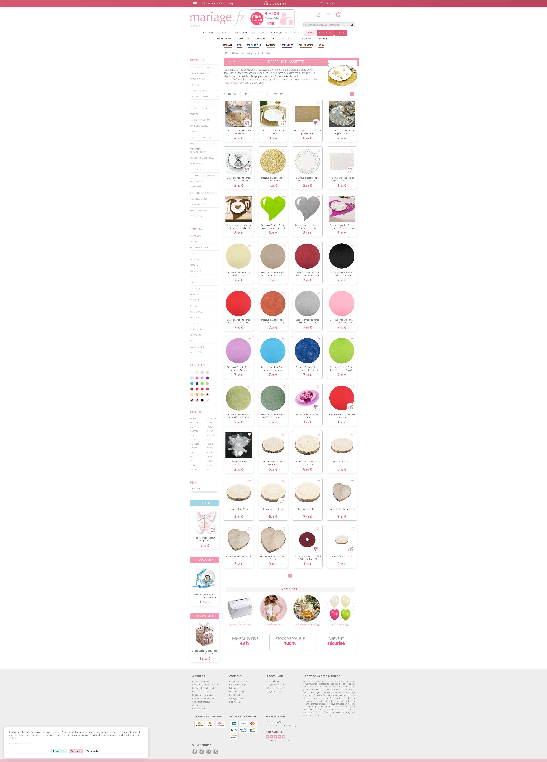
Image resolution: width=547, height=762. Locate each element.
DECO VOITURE (243, 38)
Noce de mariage (236, 691)
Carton (194, 431)
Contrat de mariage (237, 684)
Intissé (193, 448)
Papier (210, 426)
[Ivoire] (197, 372)
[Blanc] (191, 372)
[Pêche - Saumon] (191, 394)
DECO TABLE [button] (207, 32)
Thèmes (196, 229)
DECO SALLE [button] (224, 32)
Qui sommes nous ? (201, 681)
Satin (209, 452)
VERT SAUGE (195, 335)
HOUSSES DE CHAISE (200, 108)
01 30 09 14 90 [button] (278, 3)
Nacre (193, 469)
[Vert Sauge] (207, 383)
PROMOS (341, 32)
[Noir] (202, 400)
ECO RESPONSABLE (199, 247)
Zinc (209, 469)
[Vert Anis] (202, 383)
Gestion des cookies (201, 691)
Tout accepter (59, 751)
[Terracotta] (207, 389)
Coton (193, 435)
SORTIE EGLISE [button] (259, 32)
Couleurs (197, 365)
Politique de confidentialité (204, 688)
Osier (209, 422)
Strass (210, 456)
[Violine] (207, 378)
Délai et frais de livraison (203, 695)
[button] (271, 45)
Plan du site (197, 705)
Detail (188, 519)
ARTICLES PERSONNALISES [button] (283, 38)
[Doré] (191, 400)
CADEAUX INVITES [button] (279, 32)
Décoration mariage (243, 53)
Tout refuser (76, 751)
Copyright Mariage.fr (201, 701)
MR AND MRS (196, 311)
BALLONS (194, 102)
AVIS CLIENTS (274, 731)
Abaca (193, 418)
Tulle (209, 461)
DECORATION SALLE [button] (199, 96)
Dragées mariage (273, 691)
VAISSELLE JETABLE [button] (198, 90)
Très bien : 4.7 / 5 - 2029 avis (278, 740)
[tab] (204, 67)
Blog (231, 3)
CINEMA (193, 306)
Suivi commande (328, 3)
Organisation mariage (238, 681)
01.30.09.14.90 (274, 722)
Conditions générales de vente (206, 684)
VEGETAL (194, 241)
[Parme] (202, 378)
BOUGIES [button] (194, 85)
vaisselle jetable (231, 82)
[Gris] (202, 372)
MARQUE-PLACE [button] (197, 79)
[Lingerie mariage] (273, 608)
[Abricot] (197, 394)
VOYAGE (194, 294)
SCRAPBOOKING (197, 163)
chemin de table (309, 79)
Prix (193, 482)
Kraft (193, 456)
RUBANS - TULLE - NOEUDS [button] (202, 143)
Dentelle (194, 443)
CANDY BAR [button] (261, 38)
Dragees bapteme (274, 681)
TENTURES (195, 114)
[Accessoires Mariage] (240, 608)
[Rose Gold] (197, 400)
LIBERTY (193, 276)
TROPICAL (194, 282)
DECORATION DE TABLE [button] (201, 67)
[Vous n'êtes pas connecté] (319, 14)
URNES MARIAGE (197, 204)
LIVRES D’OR (195, 187)
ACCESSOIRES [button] (241, 32)
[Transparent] (207, 400)
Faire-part (233, 688)
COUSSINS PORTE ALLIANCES (203, 193)
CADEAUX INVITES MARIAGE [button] (202, 175)
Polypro (211, 435)
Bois (192, 426)
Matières (197, 412)
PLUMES (194, 265)
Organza (211, 418)
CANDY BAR (195, 270)
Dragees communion (275, 684)
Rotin (210, 448)
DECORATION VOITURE (200, 120)
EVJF (192, 341)
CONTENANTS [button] (307, 38)
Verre (210, 465)
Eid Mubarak (196, 352)
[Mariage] (226, 53)
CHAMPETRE (195, 235)
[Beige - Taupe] (202, 394)
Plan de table (235, 695)
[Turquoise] (191, 383)
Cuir (192, 439)
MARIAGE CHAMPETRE (200, 73)
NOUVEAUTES (325, 32)
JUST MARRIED (196, 288)
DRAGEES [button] (194, 131)
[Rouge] (202, 389)
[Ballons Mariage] (340, 608)
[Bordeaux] (197, 389)
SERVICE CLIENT (275, 716)
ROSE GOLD (195, 317)
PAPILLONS (195, 259)
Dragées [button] (297, 32)
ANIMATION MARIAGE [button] (200, 210)
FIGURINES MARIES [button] (198, 198)
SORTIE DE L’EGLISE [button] (199, 125)
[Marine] (197, 383)
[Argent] (207, 394)
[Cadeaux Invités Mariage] (306, 608)
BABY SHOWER (197, 216)
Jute (192, 452)
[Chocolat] (191, 389)
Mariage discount (237, 698)
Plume (210, 431)
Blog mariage (235, 701)
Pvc (208, 439)
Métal (193, 465)
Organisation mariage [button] (213, 3)
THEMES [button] (310, 32)
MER (192, 253)
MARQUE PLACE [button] (224, 38)
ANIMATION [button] (324, 38)
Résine (210, 443)
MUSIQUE (194, 300)
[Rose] (207, 372)
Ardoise (194, 422)
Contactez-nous (199, 708)
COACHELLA (195, 329)
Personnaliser (93, 751)
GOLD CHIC (195, 323)
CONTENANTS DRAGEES (201, 137)
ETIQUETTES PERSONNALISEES (198, 150)
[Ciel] (191, 378)
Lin (191, 461)
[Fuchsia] (197, 378)
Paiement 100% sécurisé (203, 698)
